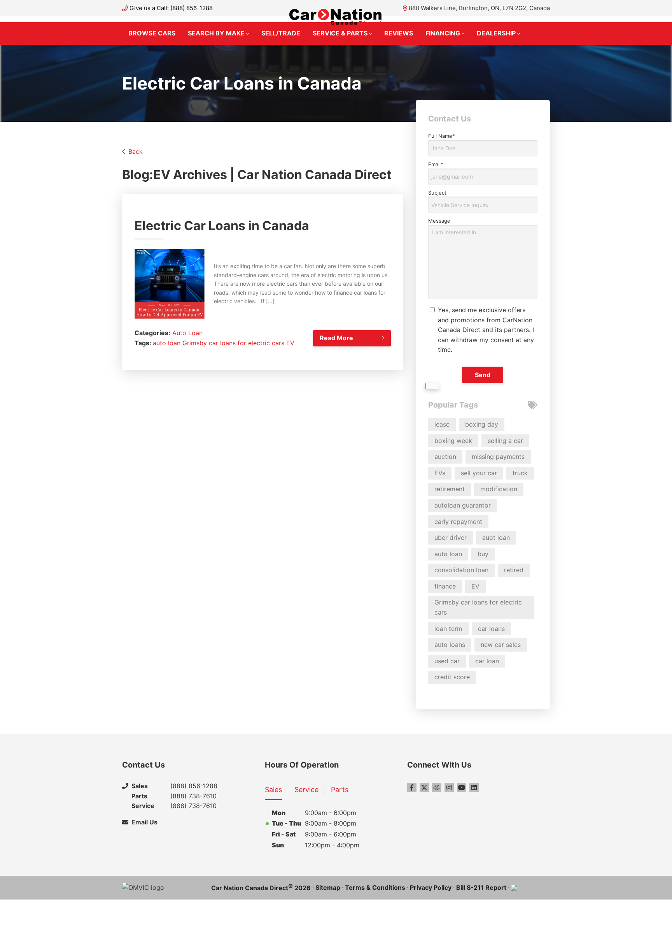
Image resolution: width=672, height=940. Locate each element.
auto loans (449, 644)
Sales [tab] (273, 789)
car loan (487, 661)
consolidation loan (461, 570)
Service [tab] (306, 789)
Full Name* (441, 136)
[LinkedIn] (474, 787)
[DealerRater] (436, 787)
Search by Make (216, 33)
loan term (448, 629)
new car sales (501, 644)
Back (135, 151)
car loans (491, 629)
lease (442, 424)
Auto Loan (187, 333)
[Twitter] (424, 787)
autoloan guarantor (462, 505)
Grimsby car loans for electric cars (233, 343)
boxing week (453, 441)
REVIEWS (398, 33)
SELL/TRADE (280, 33)
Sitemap (327, 887)
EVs (439, 473)
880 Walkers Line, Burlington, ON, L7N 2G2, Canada (479, 8)
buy (483, 554)
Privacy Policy (431, 887)
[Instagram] (449, 787)
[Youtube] (461, 787)
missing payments (498, 456)
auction (445, 456)
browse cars (151, 33)
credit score (452, 677)
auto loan (166, 343)
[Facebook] (411, 787)
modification (498, 489)
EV (290, 343)
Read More (336, 338)
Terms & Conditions (375, 887)
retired (513, 570)
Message (439, 221)
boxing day (481, 424)
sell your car (479, 473)
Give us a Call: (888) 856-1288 (171, 8)
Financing (442, 33)
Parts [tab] (339, 789)
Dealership (496, 33)
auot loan (496, 537)
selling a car (505, 441)
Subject (437, 193)
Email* (435, 164)
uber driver (450, 537)
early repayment (458, 521)
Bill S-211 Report (481, 887)
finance (445, 586)
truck (520, 473)
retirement (449, 489)
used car (447, 661)
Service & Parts (340, 33)
